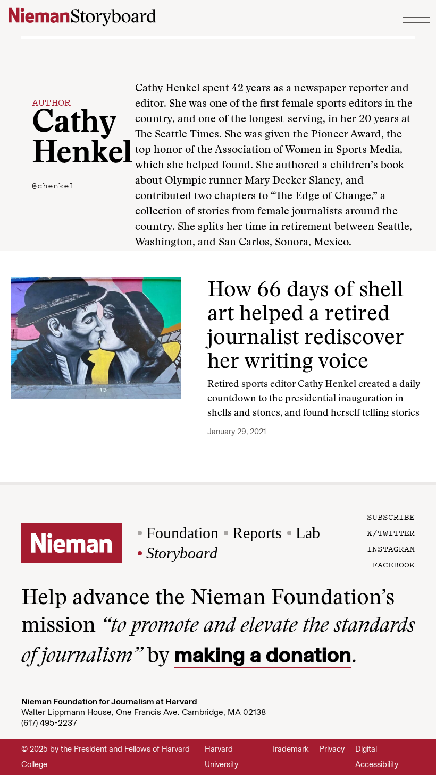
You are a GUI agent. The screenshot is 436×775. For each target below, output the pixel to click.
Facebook (393, 564)
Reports (257, 532)
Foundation (182, 532)
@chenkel (53, 185)
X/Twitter (391, 532)
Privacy (332, 749)
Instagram (391, 548)
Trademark (290, 749)
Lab (308, 532)
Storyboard (181, 553)
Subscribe (391, 516)
